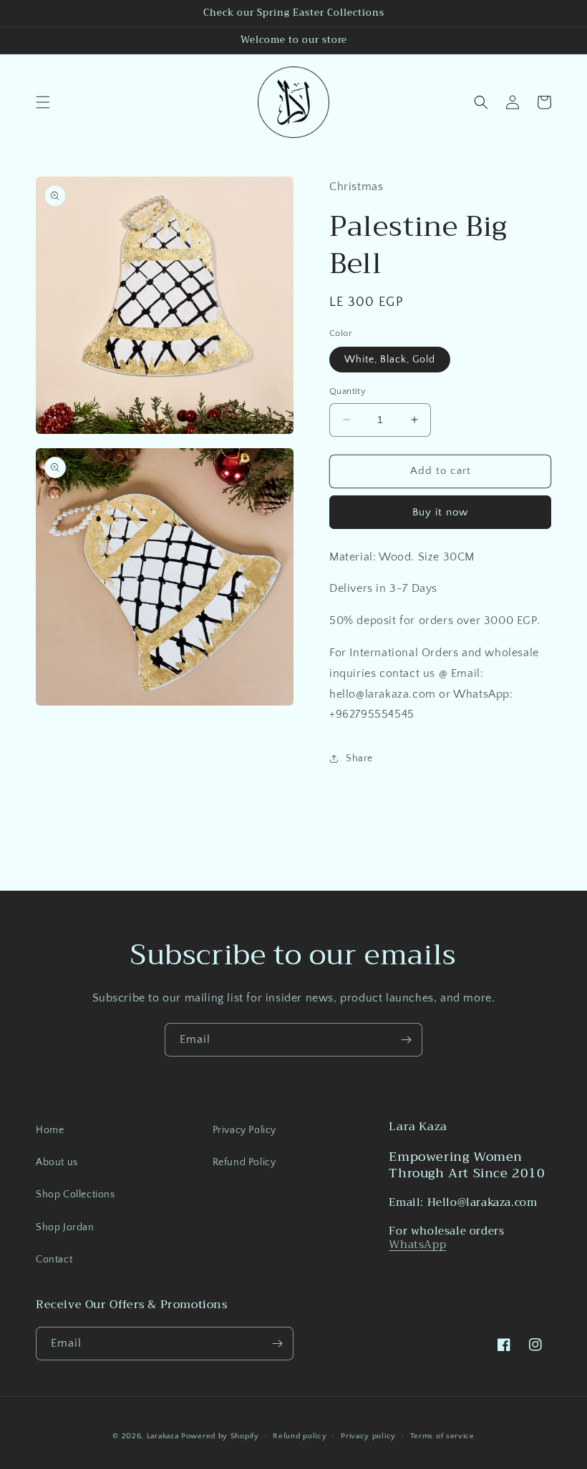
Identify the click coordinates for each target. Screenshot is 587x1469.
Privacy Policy (244, 1130)
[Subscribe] (406, 1040)
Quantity (347, 391)
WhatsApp (417, 1244)
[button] (43, 102)
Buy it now (440, 512)
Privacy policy (368, 1436)
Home (50, 1130)
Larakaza (163, 1436)
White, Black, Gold (389, 359)
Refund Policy (244, 1162)
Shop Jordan (65, 1227)
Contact (54, 1259)
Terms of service (442, 1436)
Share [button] (359, 758)
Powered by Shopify (220, 1436)
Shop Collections (75, 1194)
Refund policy (299, 1436)
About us (57, 1162)
